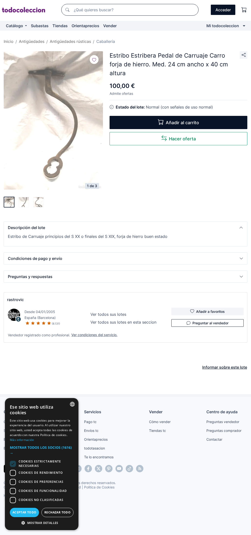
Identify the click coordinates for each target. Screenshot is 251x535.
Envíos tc (91, 430)
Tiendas (60, 25)
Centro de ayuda (222, 411)
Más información (22, 440)
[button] (125, 228)
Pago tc (90, 422)
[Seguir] (94, 59)
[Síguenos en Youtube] (119, 468)
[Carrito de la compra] (244, 10)
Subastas (40, 25)
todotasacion (94, 448)
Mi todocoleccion (222, 25)
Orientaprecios (85, 25)
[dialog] (41, 464)
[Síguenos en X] (98, 468)
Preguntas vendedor (222, 422)
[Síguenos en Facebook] (88, 468)
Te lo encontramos (98, 457)
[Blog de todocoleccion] (139, 468)
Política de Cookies (99, 487)
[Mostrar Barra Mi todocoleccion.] (244, 26)
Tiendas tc (157, 430)
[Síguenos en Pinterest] (109, 468)
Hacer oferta (182, 138)
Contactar (214, 439)
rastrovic (15, 299)
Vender (110, 25)
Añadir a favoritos (210, 311)
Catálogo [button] (15, 25)
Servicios (92, 411)
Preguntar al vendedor (210, 323)
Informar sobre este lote (224, 367)
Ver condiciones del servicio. (94, 335)
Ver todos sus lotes (108, 314)
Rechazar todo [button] (57, 512)
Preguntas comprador (223, 430)
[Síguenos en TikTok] (129, 468)
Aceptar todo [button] (25, 512)
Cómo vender (160, 422)
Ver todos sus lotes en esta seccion (123, 322)
